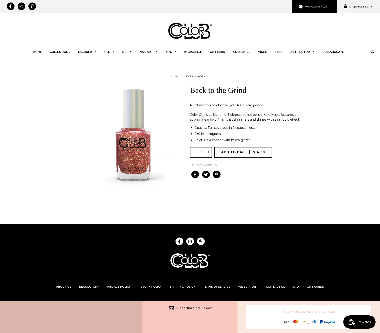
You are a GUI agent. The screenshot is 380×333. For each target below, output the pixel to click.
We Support (248, 286)
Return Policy (150, 286)
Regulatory (89, 286)
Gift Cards (315, 286)
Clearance (241, 51)
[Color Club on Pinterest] (32, 6)
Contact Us (275, 286)
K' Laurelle (193, 51)
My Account (312, 6)
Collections (60, 51)
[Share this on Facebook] (195, 174)
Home (37, 51)
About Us (63, 286)
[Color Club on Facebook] (10, 6)
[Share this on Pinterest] (216, 174)
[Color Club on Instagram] (21, 6)
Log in (326, 6)
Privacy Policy (119, 286)
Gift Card (217, 51)
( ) (361, 6)
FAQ (296, 286)
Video (262, 51)
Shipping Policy (182, 286)
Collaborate (333, 51)
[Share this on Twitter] (206, 174)
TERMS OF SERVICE (216, 286)
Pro (278, 51)
